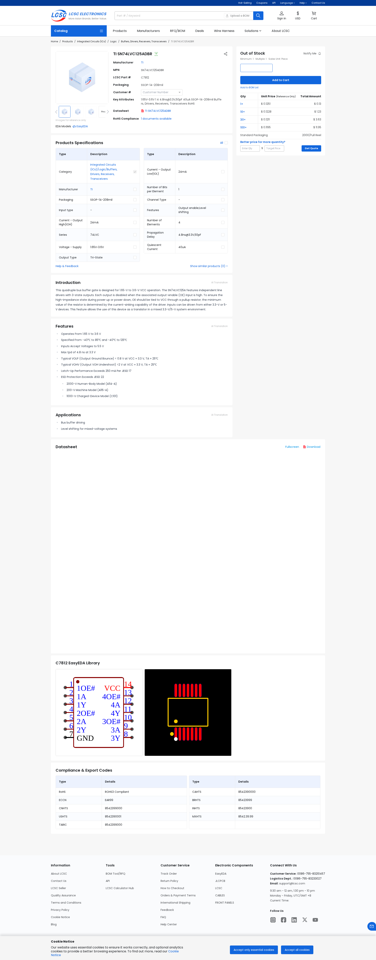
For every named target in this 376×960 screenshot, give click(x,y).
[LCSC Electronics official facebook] (284, 920)
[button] (281, 16)
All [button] (221, 143)
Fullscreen (292, 447)
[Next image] (107, 112)
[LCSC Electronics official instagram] (273, 920)
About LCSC (59, 874)
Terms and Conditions (66, 903)
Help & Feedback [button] (67, 266)
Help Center (169, 924)
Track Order (169, 874)
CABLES (220, 895)
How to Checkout (172, 888)
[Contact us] (371, 926)
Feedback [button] (167, 910)
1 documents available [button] (156, 119)
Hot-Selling (245, 3)
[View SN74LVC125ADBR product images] (82, 77)
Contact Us (318, 3)
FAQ (163, 917)
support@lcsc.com (292, 883)
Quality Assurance (63, 895)
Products (67, 41)
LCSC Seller (58, 888)
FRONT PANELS (224, 903)
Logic (113, 41)
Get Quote (311, 148)
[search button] (258, 15)
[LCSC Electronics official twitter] (305, 920)
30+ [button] (243, 120)
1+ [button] (241, 104)
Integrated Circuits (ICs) (91, 41)
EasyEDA (220, 874)
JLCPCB (220, 881)
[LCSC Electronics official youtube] (315, 920)
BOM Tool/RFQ (115, 874)
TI (142, 62)
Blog (54, 924)
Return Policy (169, 881)
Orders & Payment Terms (178, 895)
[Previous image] (57, 112)
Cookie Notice (60, 917)
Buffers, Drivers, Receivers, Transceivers (144, 41)
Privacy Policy (60, 910)
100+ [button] (243, 127)
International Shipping (175, 903)
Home (54, 41)
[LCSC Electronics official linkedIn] (294, 920)
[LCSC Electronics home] (79, 16)
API (274, 3)
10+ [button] (242, 112)
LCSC (218, 888)
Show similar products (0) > (209, 266)
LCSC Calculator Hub (120, 888)
